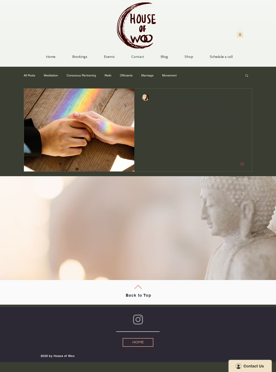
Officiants (126, 75)
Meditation (51, 75)
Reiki (108, 75)
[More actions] (243, 97)
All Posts (29, 75)
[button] (240, 33)
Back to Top (138, 295)
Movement (169, 75)
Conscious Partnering (81, 75)
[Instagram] (138, 319)
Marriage (147, 75)
